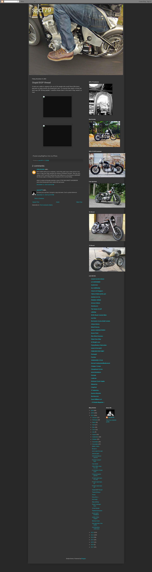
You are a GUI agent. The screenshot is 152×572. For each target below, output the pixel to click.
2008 (92, 410)
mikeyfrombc (41, 169)
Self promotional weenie (96, 456)
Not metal (94, 499)
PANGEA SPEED (96, 300)
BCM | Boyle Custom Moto (99, 315)
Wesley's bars (96, 521)
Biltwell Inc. (94, 384)
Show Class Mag (96, 339)
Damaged (94, 354)
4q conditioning (95, 288)
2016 (92, 544)
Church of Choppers (97, 291)
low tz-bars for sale (97, 451)
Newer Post (36, 202)
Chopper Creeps (96, 366)
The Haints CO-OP (96, 309)
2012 (92, 535)
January (94, 417)
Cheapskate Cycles (97, 369)
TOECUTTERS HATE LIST (98, 294)
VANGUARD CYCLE (97, 360)
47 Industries (95, 390)
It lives (94, 494)
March (94, 422)
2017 (92, 547)
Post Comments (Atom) (46, 205)
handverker (94, 285)
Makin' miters (95, 446)
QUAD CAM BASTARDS (98, 330)
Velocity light (95, 453)
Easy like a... (95, 497)
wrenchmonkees (96, 372)
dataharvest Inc (95, 297)
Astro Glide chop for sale (96, 467)
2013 (92, 537)
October (94, 439)
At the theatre (95, 508)
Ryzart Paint (94, 333)
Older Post (79, 202)
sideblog (93, 312)
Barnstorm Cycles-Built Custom (100, 321)
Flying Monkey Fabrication (99, 345)
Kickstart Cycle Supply (98, 381)
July (93, 432)
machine (93, 318)
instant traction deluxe (97, 279)
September (95, 437)
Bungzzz (94, 448)
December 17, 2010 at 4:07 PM (45, 195)
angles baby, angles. (95, 517)
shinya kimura (95, 324)
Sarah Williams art (96, 399)
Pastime (93, 357)
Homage (93, 375)
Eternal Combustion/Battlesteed (100, 363)
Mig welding (95, 502)
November (95, 442)
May (93, 427)
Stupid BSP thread (97, 490)
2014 (92, 539)
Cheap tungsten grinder (96, 474)
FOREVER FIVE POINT (97, 351)
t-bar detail (95, 464)
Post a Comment (39, 198)
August (94, 434)
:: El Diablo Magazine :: (97, 402)
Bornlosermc (95, 396)
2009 (92, 413)
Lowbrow (93, 378)
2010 (92, 415)
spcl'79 (41, 10)
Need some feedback (95, 513)
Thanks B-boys (96, 492)
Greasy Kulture (95, 303)
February (95, 420)
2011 (92, 532)
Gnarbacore (94, 306)
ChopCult (94, 387)
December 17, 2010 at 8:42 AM (45, 184)
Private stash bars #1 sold (97, 478)
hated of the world (96, 348)
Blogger (83, 558)
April (93, 424)
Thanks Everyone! (97, 510)
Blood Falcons (95, 327)
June (93, 429)
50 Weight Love (95, 342)
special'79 (40, 190)
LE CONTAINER (95, 282)
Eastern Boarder (96, 393)
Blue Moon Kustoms (97, 336)
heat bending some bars (95, 528)
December (95, 444)
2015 (92, 542)
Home (57, 202)
